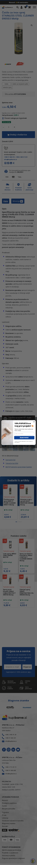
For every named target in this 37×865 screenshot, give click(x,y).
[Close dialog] (34, 422)
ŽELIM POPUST (24, 438)
